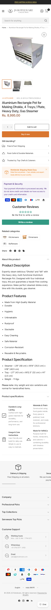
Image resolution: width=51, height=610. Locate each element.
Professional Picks (11, 504)
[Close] (46, 169)
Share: (4, 251)
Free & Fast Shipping (16, 146)
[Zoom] (44, 34)
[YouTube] (28, 601)
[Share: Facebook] (10, 250)
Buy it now (25, 134)
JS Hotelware (7, 98)
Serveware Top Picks (12, 519)
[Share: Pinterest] (19, 250)
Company (6, 497)
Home (4, 27)
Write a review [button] (25, 222)
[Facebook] (19, 601)
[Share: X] (15, 250)
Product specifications (13, 396)
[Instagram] (23, 601)
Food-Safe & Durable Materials (20, 153)
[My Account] (41, 11)
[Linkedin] (32, 601)
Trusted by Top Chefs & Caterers (21, 160)
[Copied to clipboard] (23, 250)
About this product (11, 259)
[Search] (45, 21)
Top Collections (9, 512)
